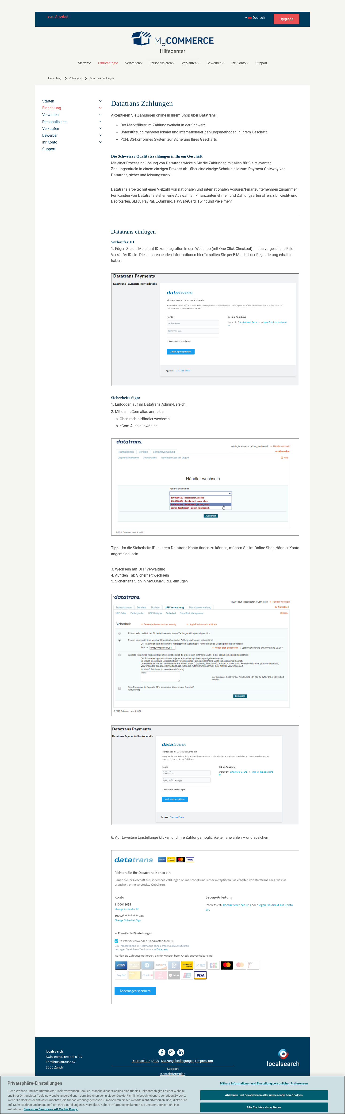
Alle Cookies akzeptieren (264, 1107)
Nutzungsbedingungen (177, 1061)
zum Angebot (58, 16)
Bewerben (214, 63)
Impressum (204, 1061)
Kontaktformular (172, 1074)
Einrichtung (106, 63)
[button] (286, 19)
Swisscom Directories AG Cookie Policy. (51, 1109)
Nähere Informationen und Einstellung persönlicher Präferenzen (264, 1083)
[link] (84, 63)
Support (261, 63)
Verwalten (132, 63)
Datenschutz (141, 1061)
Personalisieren (161, 63)
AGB (155, 1061)
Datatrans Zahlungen (101, 78)
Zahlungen (75, 78)
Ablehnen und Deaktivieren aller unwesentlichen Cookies (264, 1095)
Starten (83, 63)
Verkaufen (189, 63)
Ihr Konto (238, 63)
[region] (172, 1095)
